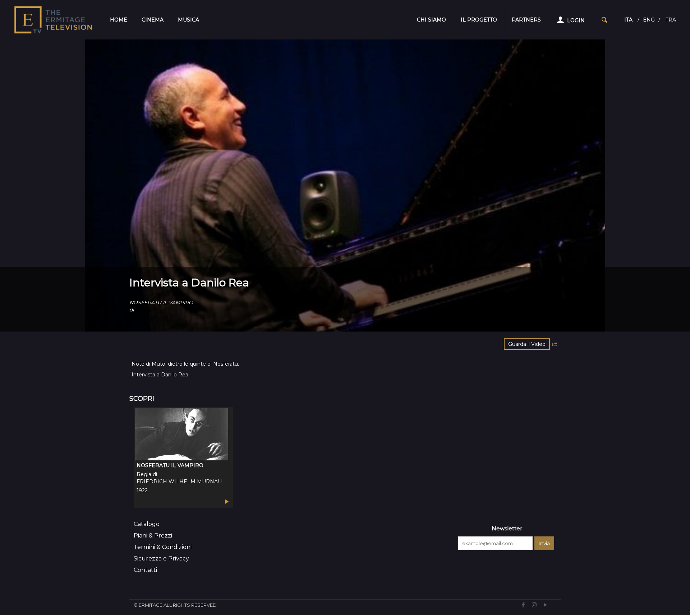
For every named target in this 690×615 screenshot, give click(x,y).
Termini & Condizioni (163, 547)
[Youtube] (545, 604)
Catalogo (147, 524)
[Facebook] (523, 604)
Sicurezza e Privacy (161, 558)
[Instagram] (534, 604)
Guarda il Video (527, 344)
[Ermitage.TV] (53, 19)
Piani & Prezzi (153, 535)
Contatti (145, 570)
